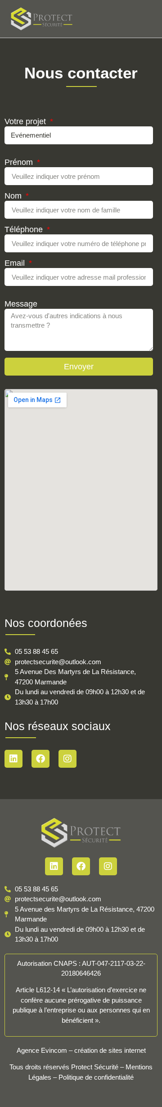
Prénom (19, 162)
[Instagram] (67, 759)
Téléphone (24, 229)
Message (20, 304)
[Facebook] (41, 759)
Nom (14, 196)
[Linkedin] (13, 759)
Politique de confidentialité (96, 1077)
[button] (149, 19)
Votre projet (26, 121)
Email (15, 263)
